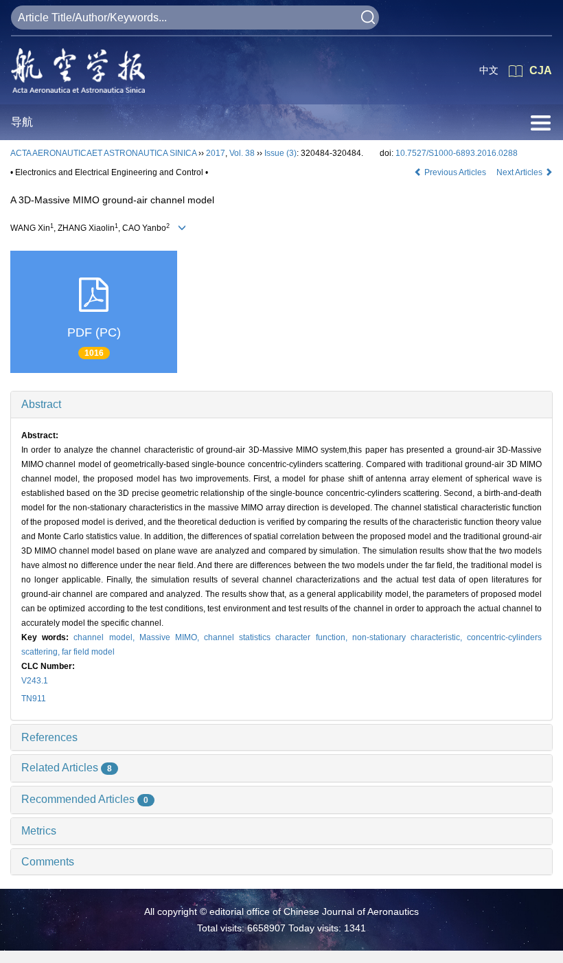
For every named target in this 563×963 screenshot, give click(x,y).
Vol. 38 (242, 153)
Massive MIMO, (171, 637)
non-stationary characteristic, (409, 637)
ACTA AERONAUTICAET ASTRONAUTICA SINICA (103, 153)
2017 (215, 153)
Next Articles (520, 172)
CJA (540, 70)
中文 (488, 70)
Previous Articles (455, 172)
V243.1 (34, 681)
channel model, (106, 637)
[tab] (281, 405)
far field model (88, 652)
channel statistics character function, (278, 637)
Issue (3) (280, 153)
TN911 (33, 698)
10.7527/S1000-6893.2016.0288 (456, 153)
